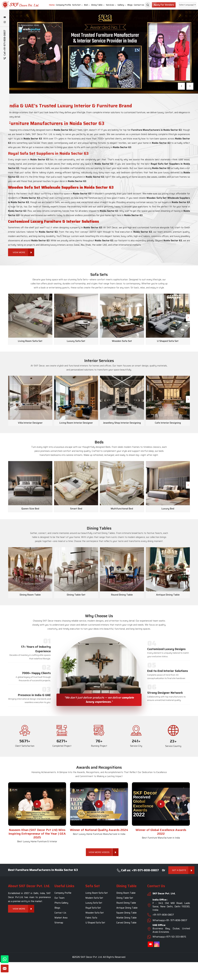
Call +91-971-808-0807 (4, 43)
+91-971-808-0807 (163, 915)
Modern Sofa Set (94, 898)
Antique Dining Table (127, 908)
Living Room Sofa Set (96, 893)
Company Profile (63, 5)
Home (52, 5)
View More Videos (99, 852)
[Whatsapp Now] (5, 959)
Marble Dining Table (126, 918)
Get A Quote (179, 870)
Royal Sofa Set (93, 908)
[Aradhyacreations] (148, 5)
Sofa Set (76, 5)
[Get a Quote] (5, 968)
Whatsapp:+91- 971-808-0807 (170, 920)
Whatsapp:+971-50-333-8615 (169, 937)
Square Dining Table (126, 913)
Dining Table (96, 5)
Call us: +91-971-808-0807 (139, 870)
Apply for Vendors (164, 5)
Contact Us (139, 5)
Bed (86, 5)
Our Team (59, 898)
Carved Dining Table (126, 922)
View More (29, 68)
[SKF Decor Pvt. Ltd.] (16, 4)
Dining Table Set (124, 898)
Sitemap (58, 922)
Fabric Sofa (91, 918)
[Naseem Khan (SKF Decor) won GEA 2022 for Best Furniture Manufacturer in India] (161, 804)
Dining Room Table (126, 893)
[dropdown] (82, 5)
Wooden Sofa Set (94, 913)
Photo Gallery (61, 903)
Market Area (60, 918)
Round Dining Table (126, 903)
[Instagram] (4, 22)
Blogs (130, 5)
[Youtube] (4, 17)
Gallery (121, 5)
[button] (181, 86)
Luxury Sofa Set (93, 903)
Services (110, 5)
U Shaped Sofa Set (95, 922)
